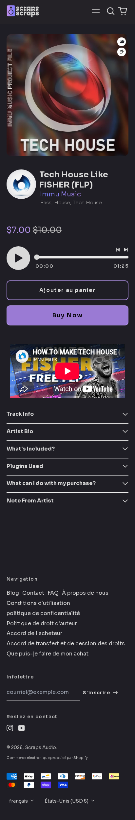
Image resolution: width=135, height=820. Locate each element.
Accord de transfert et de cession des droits (66, 643)
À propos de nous (85, 593)
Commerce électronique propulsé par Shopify (47, 758)
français (19, 801)
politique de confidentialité (43, 613)
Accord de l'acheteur (34, 633)
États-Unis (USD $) (67, 801)
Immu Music (60, 194)
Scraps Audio (40, 747)
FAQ (53, 593)
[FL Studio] (121, 52)
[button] (111, 11)
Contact (33, 593)
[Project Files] (121, 41)
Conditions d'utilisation (38, 603)
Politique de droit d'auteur (42, 623)
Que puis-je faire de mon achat (47, 654)
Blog (13, 593)
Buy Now (67, 315)
